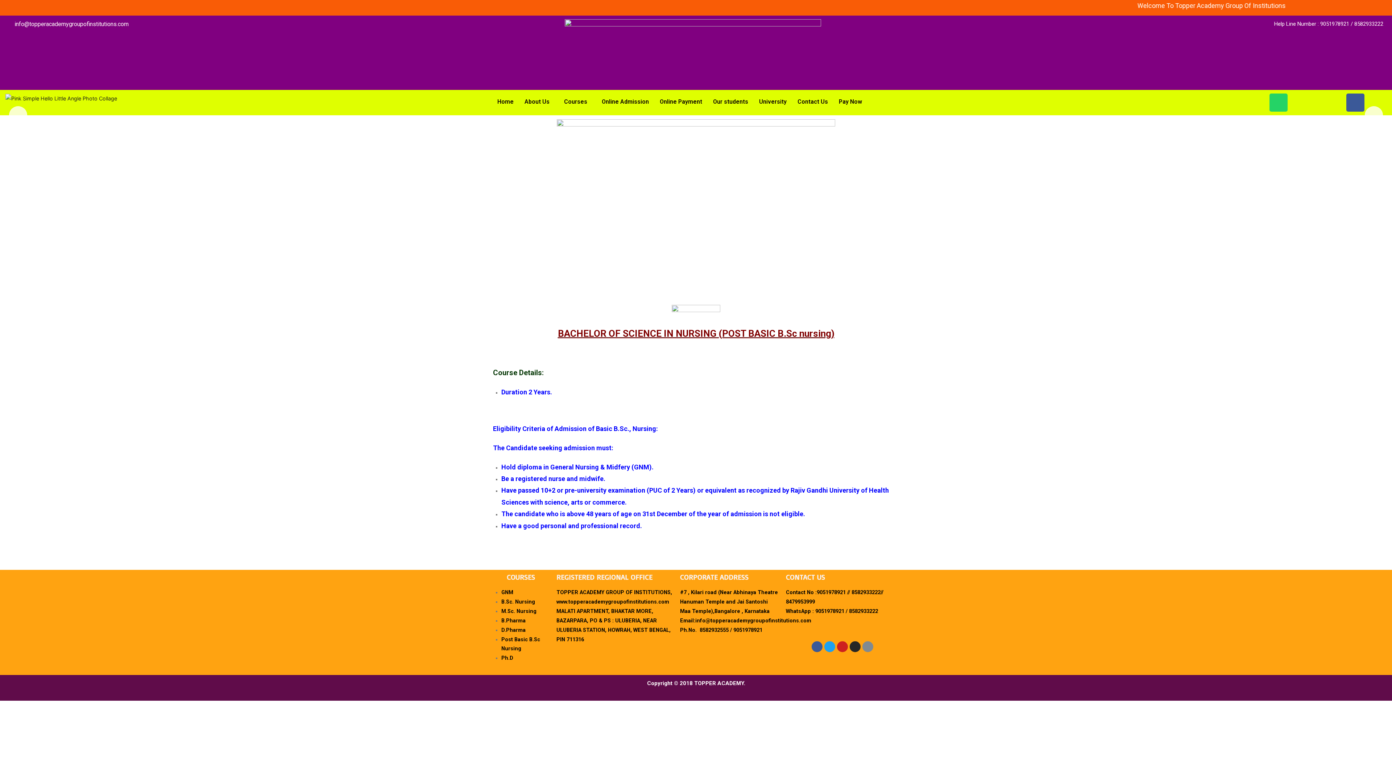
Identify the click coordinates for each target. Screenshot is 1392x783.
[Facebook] (1355, 103)
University (773, 101)
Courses (575, 101)
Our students (730, 101)
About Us (537, 101)
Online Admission (625, 101)
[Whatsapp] (1278, 103)
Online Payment (681, 101)
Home (505, 101)
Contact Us (813, 101)
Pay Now (850, 101)
